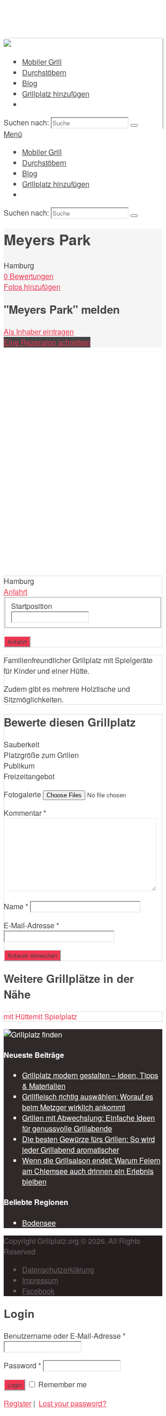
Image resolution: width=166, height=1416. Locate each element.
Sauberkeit (21, 744)
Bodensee (39, 1222)
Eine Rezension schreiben (47, 342)
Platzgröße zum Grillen (41, 755)
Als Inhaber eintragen (39, 331)
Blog (29, 83)
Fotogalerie (22, 794)
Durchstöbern (44, 72)
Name (16, 906)
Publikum (19, 765)
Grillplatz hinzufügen (55, 93)
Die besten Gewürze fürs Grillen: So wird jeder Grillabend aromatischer (88, 1144)
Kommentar (25, 812)
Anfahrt (15, 591)
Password (22, 1365)
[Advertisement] (83, 487)
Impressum (40, 1280)
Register (17, 1403)
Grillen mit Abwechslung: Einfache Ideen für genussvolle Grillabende (88, 1123)
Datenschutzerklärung (58, 1269)
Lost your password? (73, 1403)
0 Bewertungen (28, 276)
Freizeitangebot (29, 776)
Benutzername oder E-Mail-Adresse (64, 1335)
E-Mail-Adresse (31, 925)
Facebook (38, 1291)
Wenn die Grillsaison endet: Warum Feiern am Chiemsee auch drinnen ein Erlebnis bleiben (91, 1171)
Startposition (31, 606)
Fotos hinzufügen (32, 286)
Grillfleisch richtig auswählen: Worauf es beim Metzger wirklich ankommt (87, 1101)
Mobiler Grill (42, 61)
